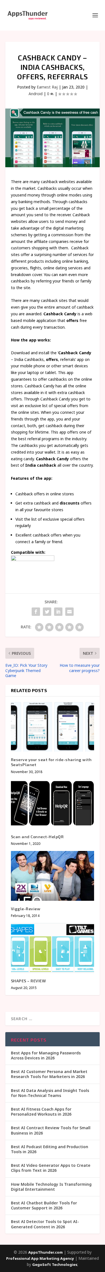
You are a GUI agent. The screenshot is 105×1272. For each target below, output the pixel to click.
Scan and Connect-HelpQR (37, 836)
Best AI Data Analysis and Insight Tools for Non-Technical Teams (50, 1093)
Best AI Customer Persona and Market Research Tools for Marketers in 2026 (49, 1074)
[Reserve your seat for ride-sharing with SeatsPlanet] (52, 727)
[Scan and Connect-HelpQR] (52, 804)
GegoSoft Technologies (54, 1264)
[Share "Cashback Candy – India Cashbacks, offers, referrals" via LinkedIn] (58, 611)
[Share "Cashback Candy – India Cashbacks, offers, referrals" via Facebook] (35, 611)
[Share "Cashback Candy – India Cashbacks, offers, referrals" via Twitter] (47, 611)
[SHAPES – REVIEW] (52, 948)
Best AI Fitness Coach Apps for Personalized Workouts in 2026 (41, 1111)
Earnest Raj (47, 87)
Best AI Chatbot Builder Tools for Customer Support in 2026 (44, 1205)
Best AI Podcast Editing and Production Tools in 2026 (49, 1149)
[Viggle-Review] (52, 876)
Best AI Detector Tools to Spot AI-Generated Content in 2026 (45, 1224)
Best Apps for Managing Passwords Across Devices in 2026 (46, 1055)
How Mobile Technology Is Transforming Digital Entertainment (51, 1187)
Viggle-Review (26, 908)
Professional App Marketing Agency (40, 1258)
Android (36, 93)
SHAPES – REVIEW (28, 980)
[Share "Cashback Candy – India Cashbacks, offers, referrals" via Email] (69, 611)
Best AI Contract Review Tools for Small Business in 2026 (50, 1130)
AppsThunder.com (45, 1252)
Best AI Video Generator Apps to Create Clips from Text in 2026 (50, 1168)
